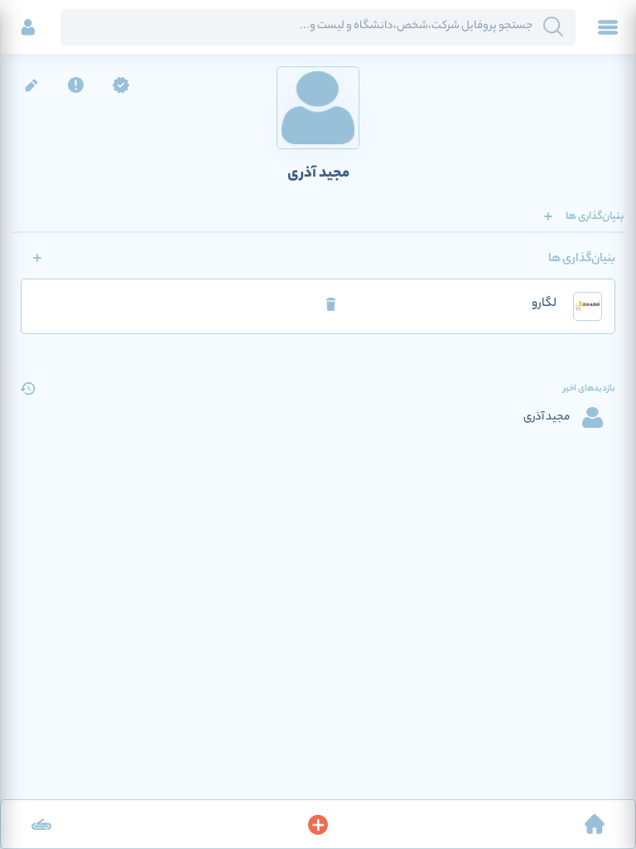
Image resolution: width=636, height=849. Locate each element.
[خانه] (594, 824)
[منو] (608, 27)
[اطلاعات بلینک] (41, 824)
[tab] (595, 216)
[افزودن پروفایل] (318, 824)
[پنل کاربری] (28, 27)
